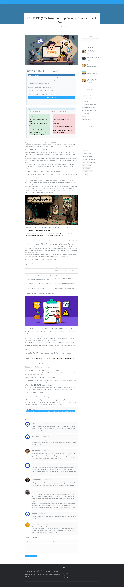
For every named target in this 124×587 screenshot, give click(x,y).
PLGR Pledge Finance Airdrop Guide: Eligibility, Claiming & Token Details (92, 80)
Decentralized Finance (88, 107)
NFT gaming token (56, 411)
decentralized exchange (88, 133)
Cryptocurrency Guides (36, 409)
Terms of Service (66, 572)
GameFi (93, 147)
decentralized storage (87, 156)
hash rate (85, 159)
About (64, 570)
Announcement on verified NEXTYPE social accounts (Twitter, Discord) (43, 80)
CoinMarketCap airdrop (87, 171)
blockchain (85, 135)
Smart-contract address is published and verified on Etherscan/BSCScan (44, 94)
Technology (85, 113)
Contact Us (65, 577)
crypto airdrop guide (87, 141)
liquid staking (86, 150)
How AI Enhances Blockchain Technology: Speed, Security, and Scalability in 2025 (92, 73)
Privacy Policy (66, 573)
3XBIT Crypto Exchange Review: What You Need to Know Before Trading (93, 58)
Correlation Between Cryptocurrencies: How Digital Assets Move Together (92, 65)
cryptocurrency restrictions (89, 162)
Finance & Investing (87, 119)
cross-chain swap (86, 168)
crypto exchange (86, 138)
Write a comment (31, 556)
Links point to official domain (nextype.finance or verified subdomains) (43, 90)
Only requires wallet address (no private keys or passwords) (41, 87)
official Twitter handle (36, 230)
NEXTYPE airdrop (30, 411)
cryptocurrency (93, 135)
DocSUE (3, 2)
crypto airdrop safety (46, 411)
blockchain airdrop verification (68, 411)
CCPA (64, 575)
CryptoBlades (67, 2)
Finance (84, 116)
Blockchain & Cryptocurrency (89, 110)
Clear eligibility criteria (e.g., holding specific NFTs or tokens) (41, 83)
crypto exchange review (88, 130)
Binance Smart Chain (93, 159)
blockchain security (87, 153)
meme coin (85, 174)
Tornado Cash (58, 2)
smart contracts (86, 144)
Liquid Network (49, 2)
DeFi (93, 144)
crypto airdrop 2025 (87, 165)
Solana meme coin (86, 147)
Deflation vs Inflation (77, 2)
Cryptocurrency (86, 98)
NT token (38, 411)
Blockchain (85, 101)
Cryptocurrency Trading (89, 104)
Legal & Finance (87, 96)
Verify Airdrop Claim (51, 97)
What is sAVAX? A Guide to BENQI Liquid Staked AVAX (92, 51)
